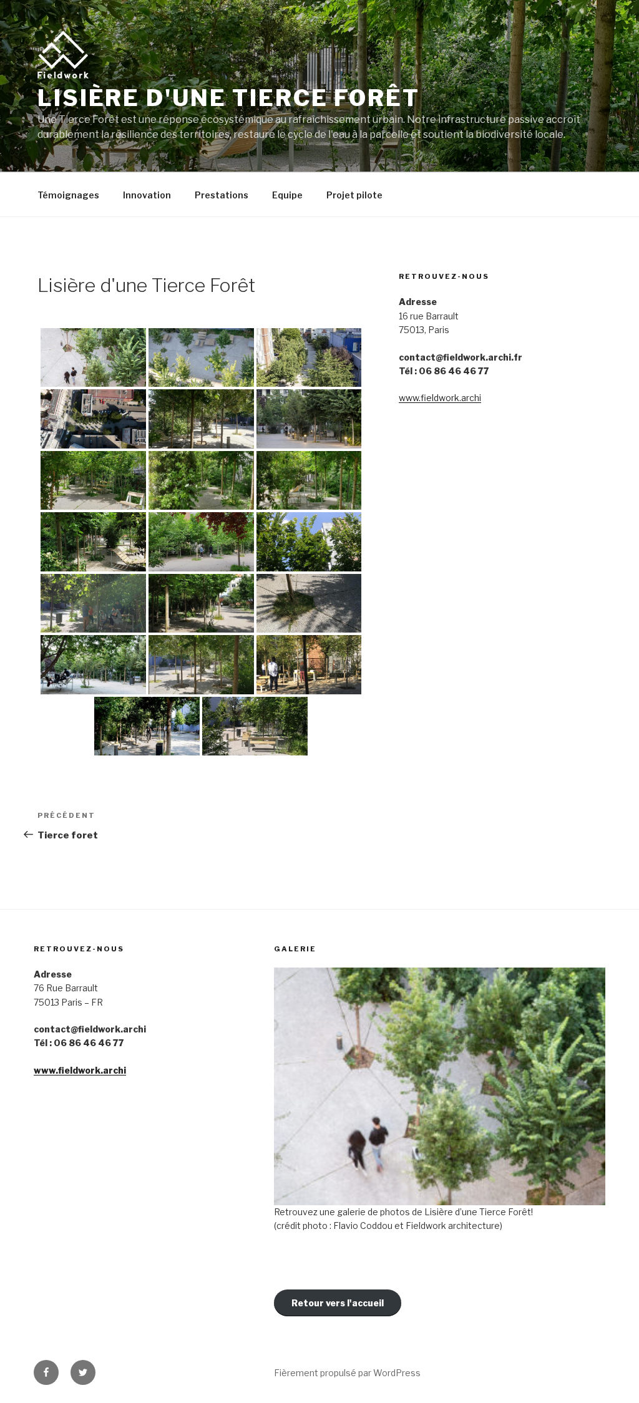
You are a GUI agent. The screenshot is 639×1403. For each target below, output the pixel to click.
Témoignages (68, 195)
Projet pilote (354, 195)
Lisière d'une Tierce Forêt (228, 98)
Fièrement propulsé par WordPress (347, 1372)
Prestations (221, 195)
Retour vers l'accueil (337, 1303)
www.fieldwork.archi (440, 397)
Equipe (287, 195)
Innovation (147, 195)
